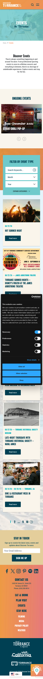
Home (4, 43)
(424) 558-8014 (24, 588)
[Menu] (37, 4)
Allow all (21, 366)
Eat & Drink (21, 595)
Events (21, 605)
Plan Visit (21, 600)
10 (27, 522)
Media (21, 621)
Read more (13, 238)
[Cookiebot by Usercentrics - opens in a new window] (31, 297)
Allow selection (21, 373)
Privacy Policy (21, 625)
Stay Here (21, 611)
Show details (32, 360)
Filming (21, 616)
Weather (21, 630)
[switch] (38, 338)
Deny (21, 380)
